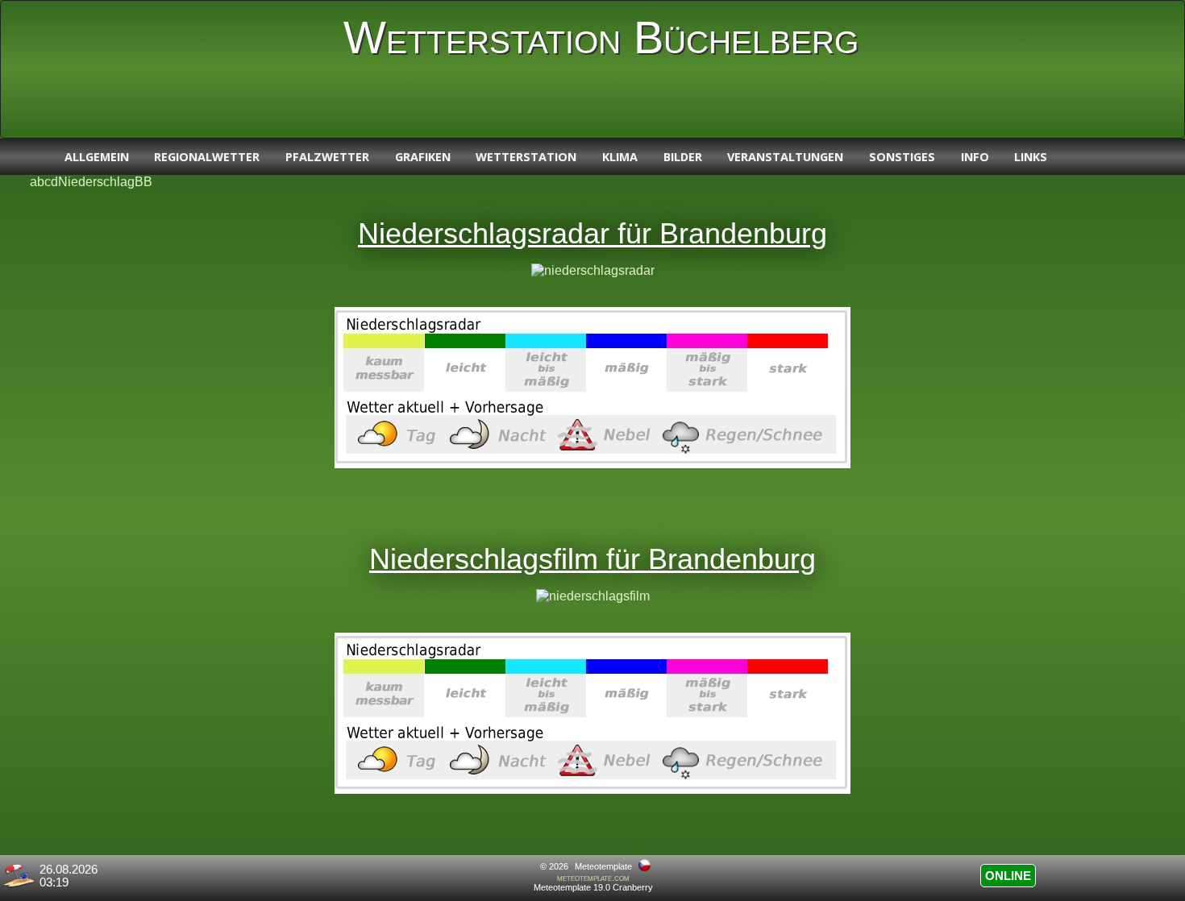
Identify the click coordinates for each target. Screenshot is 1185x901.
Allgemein (96, 156)
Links (1030, 156)
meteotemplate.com (593, 877)
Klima (620, 156)
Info (975, 156)
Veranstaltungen (785, 156)
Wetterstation (526, 156)
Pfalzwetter (327, 156)
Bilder (682, 156)
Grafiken (423, 156)
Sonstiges (902, 156)
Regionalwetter (207, 156)
